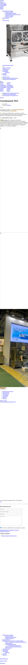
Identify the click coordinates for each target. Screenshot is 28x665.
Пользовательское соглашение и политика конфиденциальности (9, 530)
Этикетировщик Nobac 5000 (14, 645)
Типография (5, 395)
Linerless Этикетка (9, 12)
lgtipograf (3, 663)
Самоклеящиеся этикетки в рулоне (13, 14)
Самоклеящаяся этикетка (10, 13)
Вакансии (7, 72)
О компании (5, 396)
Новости (2, 97)
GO (1, 501)
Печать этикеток (9, 16)
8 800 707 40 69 (6, 77)
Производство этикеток (8, 391)
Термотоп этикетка (9, 15)
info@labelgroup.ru (4, 658)
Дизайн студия (6, 393)
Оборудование (6, 392)
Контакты (5, 398)
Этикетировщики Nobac (10, 644)
